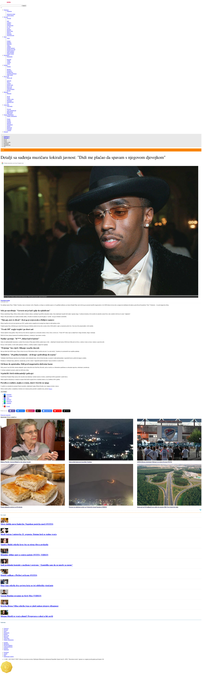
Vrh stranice (5, 625)
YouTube (58, 410)
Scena (5, 140)
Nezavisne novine (5, 300)
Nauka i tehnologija (9, 114)
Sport (5, 36)
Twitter (5, 653)
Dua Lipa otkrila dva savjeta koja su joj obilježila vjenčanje (27, 585)
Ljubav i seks (7, 142)
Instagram (31, 410)
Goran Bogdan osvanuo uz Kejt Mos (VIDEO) (21, 596)
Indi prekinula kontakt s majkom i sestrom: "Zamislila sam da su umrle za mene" (37, 565)
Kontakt (6, 642)
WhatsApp (9, 401)
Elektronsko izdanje (9, 656)
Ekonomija (6, 55)
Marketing (6, 644)
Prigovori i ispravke (5, 415)
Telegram (8, 399)
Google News (48, 410)
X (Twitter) (9, 396)
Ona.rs (50, 388)
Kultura (6, 65)
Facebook (8, 394)
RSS (5, 655)
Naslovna (6, 10)
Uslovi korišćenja (8, 646)
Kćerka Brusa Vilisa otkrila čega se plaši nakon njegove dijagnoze (29, 606)
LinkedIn (8, 403)
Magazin (6, 92)
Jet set (5, 139)
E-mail (8, 406)
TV (5, 146)
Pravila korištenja (8, 645)
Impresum (6, 649)
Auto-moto (6, 105)
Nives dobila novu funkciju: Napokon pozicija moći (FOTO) (27, 524)
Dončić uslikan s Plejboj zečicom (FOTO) (19, 575)
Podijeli (4, 391)
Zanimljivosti (7, 145)
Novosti (6, 17)
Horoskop (6, 143)
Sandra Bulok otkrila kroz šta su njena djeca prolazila (24, 544)
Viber (7, 398)
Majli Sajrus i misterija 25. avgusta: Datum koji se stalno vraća (29, 534)
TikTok (67, 410)
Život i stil (6, 76)
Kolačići (6, 648)
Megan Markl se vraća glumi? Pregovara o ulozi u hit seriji (27, 616)
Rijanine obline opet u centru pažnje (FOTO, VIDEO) (24, 555)
